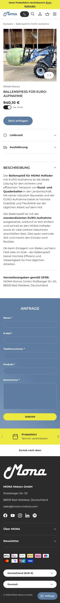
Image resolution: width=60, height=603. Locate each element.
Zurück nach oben (30, 450)
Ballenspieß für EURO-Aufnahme (32, 24)
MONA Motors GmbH (21, 595)
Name (7, 317)
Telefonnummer (13, 348)
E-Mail (7, 333)
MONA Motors (11, 86)
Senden (30, 416)
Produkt (8, 364)
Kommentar (10, 379)
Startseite (8, 24)
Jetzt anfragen (18, 120)
